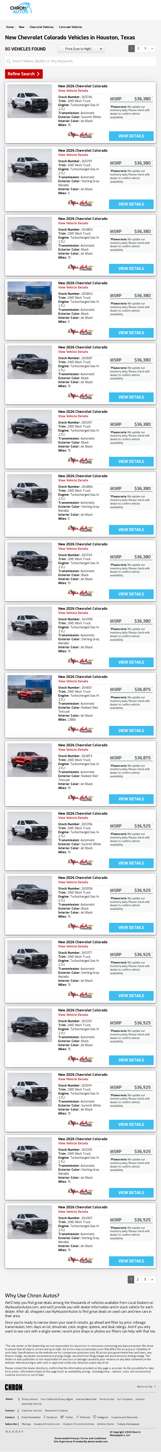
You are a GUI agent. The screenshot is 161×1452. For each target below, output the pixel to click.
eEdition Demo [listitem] (105, 1424)
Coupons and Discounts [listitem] (124, 1417)
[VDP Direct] (80, 134)
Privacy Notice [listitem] (30, 1399)
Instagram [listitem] (102, 1417)
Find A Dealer (117, 12)
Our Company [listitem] (125, 1399)
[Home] (21, 8)
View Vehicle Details (73, 91)
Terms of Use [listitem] (106, 1399)
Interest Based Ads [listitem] (86, 1399)
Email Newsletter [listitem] (31, 1417)
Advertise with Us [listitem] (31, 1404)
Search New (67, 12)
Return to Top (144, 1386)
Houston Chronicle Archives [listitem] (78, 1424)
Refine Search (21, 74)
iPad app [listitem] (26, 1424)
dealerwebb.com (98, 1441)
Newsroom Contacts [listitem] (56, 1410)
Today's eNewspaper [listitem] (128, 1424)
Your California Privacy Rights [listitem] (57, 1399)
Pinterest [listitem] (85, 1417)
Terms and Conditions (93, 1438)
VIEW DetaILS (131, 136)
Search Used (91, 12)
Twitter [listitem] (69, 1417)
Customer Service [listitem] (32, 1410)
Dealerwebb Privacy (66, 1438)
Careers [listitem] (140, 1399)
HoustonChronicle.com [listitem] (47, 1424)
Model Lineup (143, 12)
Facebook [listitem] (51, 1417)
